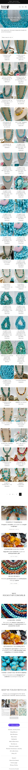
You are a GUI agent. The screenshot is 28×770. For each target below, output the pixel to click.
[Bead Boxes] (14, 567)
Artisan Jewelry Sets (14, 729)
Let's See (14, 556)
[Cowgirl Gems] (14, 611)
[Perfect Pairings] (14, 513)
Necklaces (14, 744)
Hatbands (14, 739)
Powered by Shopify (14, 768)
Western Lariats (13, 746)
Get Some (14, 583)
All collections (14, 751)
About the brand (14, 760)
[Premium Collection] (14, 540)
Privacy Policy (14, 765)
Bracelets (14, 736)
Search (14, 758)
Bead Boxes (14, 732)
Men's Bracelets (14, 741)
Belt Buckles (14, 734)
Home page (14, 762)
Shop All (14, 753)
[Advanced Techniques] (14, 637)
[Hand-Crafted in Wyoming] (14, 663)
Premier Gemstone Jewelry (14, 748)
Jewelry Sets (14, 529)
